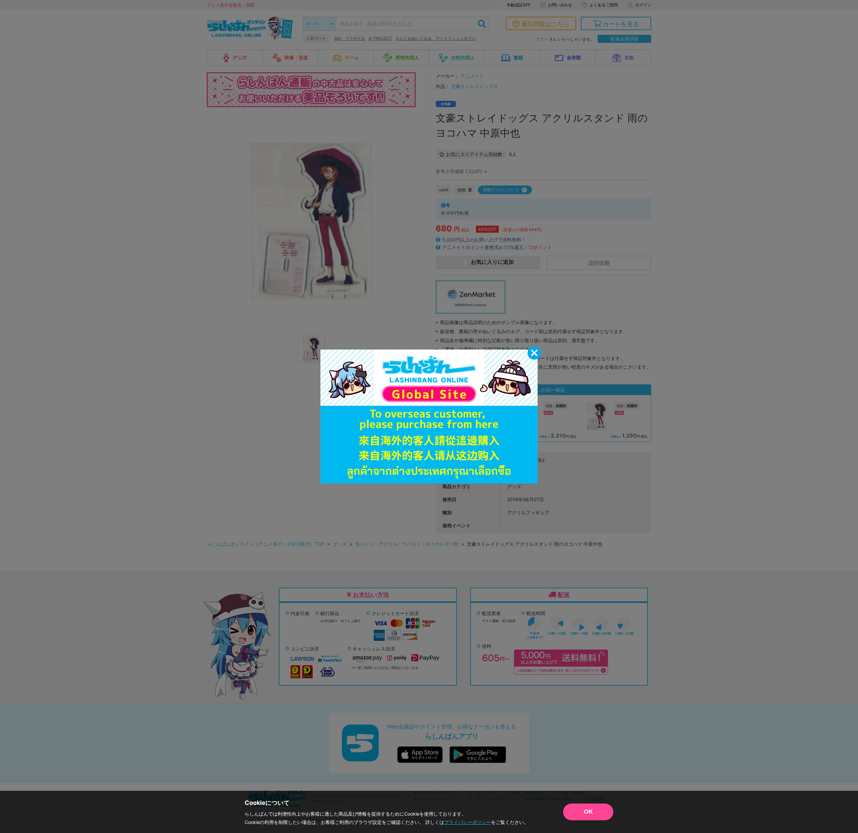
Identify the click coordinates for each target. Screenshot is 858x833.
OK (588, 811)
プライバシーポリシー (467, 822)
